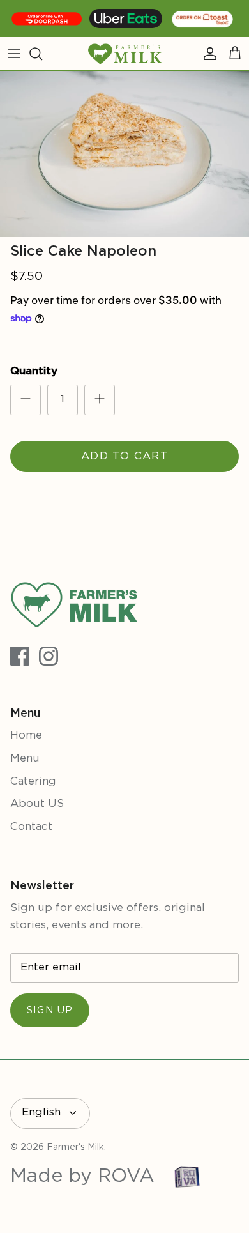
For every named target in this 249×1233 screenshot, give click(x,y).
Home (26, 735)
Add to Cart (124, 456)
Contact (31, 827)
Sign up (50, 1010)
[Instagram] (48, 656)
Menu (25, 758)
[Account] (207, 54)
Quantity (33, 371)
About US (37, 804)
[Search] (42, 54)
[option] (124, 154)
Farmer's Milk (75, 1147)
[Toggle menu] (14, 54)
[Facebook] (19, 656)
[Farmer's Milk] (125, 53)
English (41, 1112)
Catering (33, 781)
